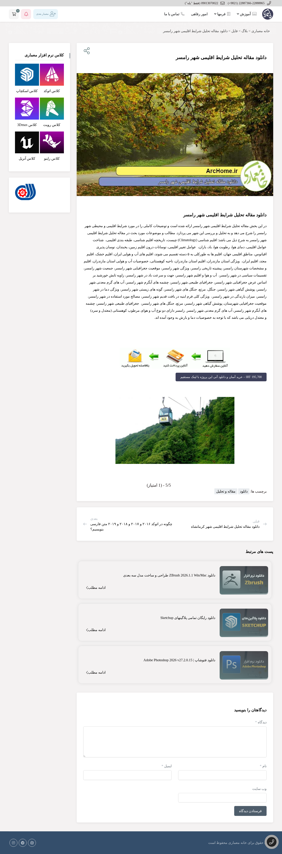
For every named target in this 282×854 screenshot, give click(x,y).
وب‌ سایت (259, 789)
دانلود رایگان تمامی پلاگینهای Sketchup (187, 618)
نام (263, 766)
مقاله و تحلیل (226, 491)
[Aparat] (32, 843)
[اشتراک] (86, 51)
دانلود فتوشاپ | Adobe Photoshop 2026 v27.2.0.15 (179, 660)
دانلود (244, 491)
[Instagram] (13, 843)
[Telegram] (23, 843)
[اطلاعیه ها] (26, 14)
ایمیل (166, 766)
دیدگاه (261, 722)
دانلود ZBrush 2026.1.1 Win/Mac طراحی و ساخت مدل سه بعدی (169, 575)
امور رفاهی (199, 14)
